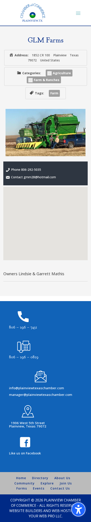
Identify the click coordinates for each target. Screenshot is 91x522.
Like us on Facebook (25, 453)
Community (24, 483)
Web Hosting (64, 510)
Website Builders (25, 510)
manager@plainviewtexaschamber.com (40, 394)
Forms (21, 488)
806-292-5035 (31, 169)
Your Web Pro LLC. (46, 516)
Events (38, 488)
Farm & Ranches (46, 80)
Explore (47, 483)
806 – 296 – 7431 (23, 327)
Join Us (66, 483)
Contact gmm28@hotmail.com (33, 177)
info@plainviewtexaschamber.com (36, 388)
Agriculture (62, 73)
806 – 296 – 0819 (23, 357)
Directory (40, 478)
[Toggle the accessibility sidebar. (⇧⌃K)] (78, 509)
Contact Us (60, 488)
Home (21, 478)
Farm (54, 93)
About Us (62, 478)
